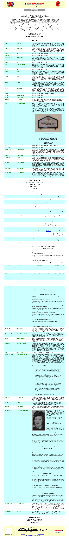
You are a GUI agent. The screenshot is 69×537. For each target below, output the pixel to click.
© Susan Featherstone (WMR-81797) (49, 133)
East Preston (48, 231)
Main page (32, 527)
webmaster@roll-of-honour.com (34, 535)
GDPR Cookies (41, 534)
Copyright (23, 534)
